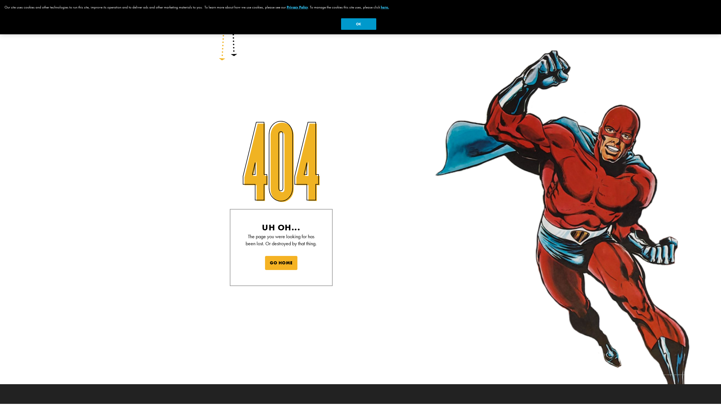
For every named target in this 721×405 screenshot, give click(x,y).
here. (385, 7)
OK (358, 24)
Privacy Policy (297, 7)
